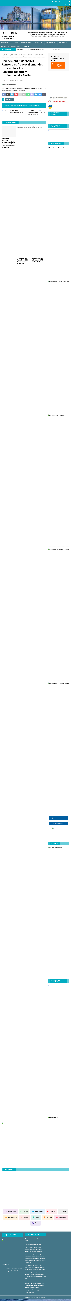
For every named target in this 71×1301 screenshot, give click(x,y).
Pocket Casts (62, 1217)
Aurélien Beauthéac (37, 1251)
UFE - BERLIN (20, 80)
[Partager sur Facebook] (4, 94)
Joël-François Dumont (37, 1249)
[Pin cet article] (16, 94)
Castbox (26, 1217)
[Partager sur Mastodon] (32, 94)
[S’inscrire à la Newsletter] (69, 4)
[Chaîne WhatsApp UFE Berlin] (66, 4)
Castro (37, 1217)
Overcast (49, 1217)
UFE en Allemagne (13, 46)
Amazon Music (39, 1211)
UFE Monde (26, 46)
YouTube (53, 1211)
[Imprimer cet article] (24, 94)
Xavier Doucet (37, 1248)
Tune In (37, 1223)
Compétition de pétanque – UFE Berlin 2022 (37, 260)
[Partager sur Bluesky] (40, 94)
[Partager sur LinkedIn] (12, 94)
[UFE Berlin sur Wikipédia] (62, 1)
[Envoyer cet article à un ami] (20, 94)
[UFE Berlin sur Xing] (66, 1)
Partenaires (38, 43)
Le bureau (15, 43)
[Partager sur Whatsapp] (28, 94)
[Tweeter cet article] (8, 94)
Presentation (5, 43)
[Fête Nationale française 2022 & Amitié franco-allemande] (24, 191)
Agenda (3, 46)
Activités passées (25, 43)
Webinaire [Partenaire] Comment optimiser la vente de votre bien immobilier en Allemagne (9, 143)
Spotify (26, 1211)
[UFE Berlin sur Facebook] (52, 1)
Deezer (64, 1211)
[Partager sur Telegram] (36, 94)
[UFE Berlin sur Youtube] (59, 1)
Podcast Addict (12, 1217)
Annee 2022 (9, 99)
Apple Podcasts (12, 1211)
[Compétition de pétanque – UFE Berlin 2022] (39, 191)
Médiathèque (62, 43)
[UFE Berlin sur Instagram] (55, 1)
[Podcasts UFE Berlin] (69, 1)
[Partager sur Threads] (44, 94)
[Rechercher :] (60, 49)
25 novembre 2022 (9, 80)
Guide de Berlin (50, 43)
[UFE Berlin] (35, 28)
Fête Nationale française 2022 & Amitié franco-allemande (22, 261)
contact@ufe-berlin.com (35, 1244)
